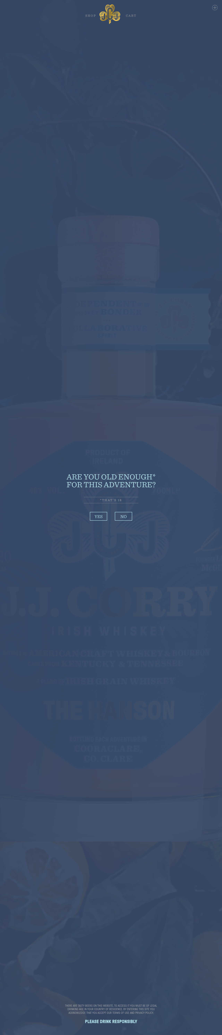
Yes (99, 516)
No (123, 516)
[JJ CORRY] (111, 14)
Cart (131, 15)
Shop (90, 15)
